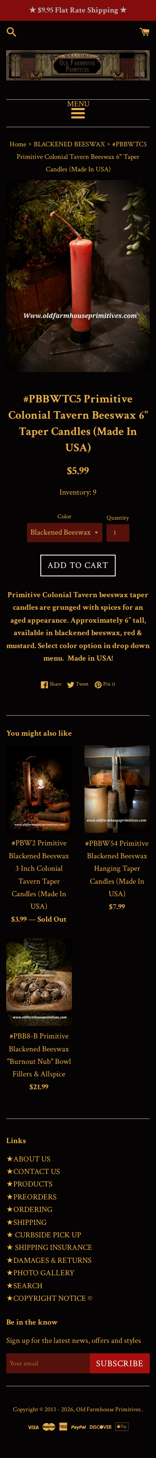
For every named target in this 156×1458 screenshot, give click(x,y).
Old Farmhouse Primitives (109, 1409)
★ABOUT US (28, 1159)
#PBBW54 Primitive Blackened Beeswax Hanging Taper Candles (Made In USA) (117, 869)
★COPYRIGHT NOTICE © (49, 1298)
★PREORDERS (31, 1197)
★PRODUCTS (29, 1184)
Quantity (117, 518)
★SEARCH (24, 1286)
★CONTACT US (33, 1171)
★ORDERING (29, 1209)
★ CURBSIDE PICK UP (43, 1235)
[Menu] (78, 113)
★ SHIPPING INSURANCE (49, 1247)
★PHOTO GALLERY (40, 1273)
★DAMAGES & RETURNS (49, 1260)
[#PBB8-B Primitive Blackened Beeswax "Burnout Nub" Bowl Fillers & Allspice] (39, 982)
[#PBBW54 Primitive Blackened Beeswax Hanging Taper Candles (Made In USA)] (117, 789)
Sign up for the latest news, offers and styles (73, 1340)
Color (64, 516)
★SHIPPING (26, 1222)
